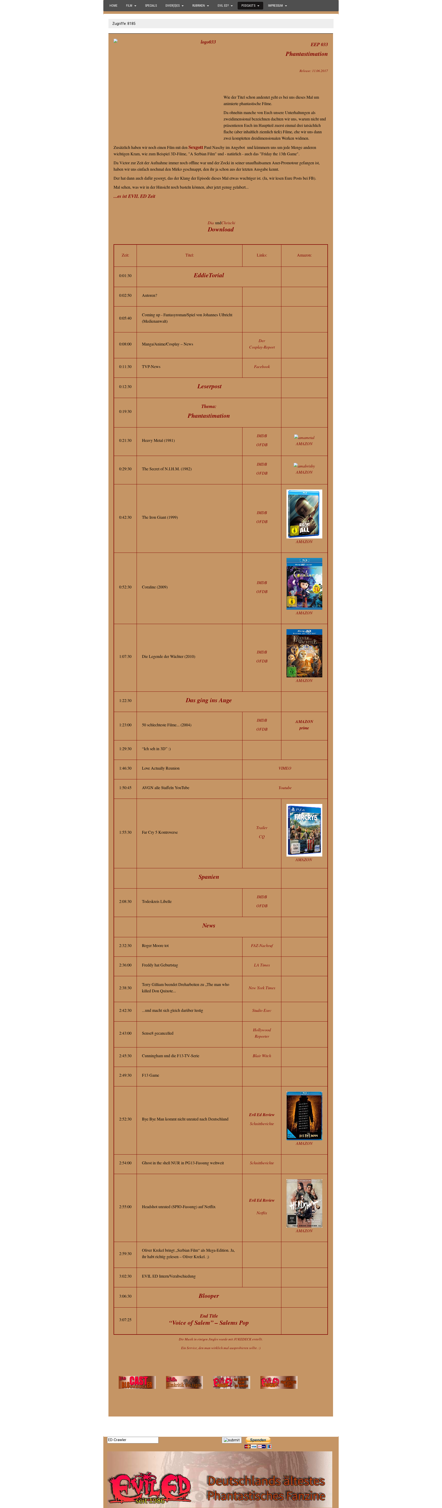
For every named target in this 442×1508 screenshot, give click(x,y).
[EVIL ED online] (221, 1479)
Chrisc (226, 222)
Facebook (262, 366)
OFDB (262, 444)
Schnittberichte (262, 1123)
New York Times (262, 987)
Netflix (262, 1212)
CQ (262, 836)
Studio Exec (261, 1010)
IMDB (262, 435)
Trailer (261, 827)
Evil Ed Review (262, 1114)
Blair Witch (262, 1055)
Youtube (285, 787)
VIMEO (285, 768)
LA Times (262, 964)
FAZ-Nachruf (262, 945)
